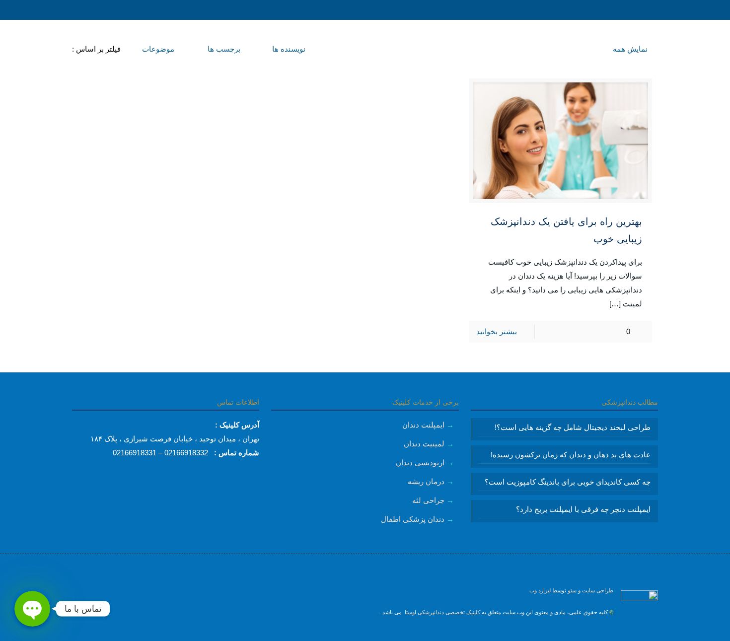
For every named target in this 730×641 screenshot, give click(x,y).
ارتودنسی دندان (420, 462)
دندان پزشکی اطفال (412, 519)
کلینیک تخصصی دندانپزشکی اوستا (441, 612)
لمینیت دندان (424, 443)
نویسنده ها (287, 49)
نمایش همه (630, 49)
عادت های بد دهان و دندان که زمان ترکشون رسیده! (571, 454)
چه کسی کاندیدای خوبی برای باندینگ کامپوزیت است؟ (568, 482)
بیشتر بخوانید (496, 331)
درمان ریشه (426, 481)
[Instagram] (365, 634)
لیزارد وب (540, 590)
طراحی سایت (597, 590)
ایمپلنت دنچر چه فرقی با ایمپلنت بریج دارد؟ (583, 509)
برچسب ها (223, 49)
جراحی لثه (428, 500)
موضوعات (157, 49)
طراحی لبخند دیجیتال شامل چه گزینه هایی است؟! (573, 427)
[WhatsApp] (378, 634)
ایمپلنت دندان (423, 425)
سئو (572, 590)
